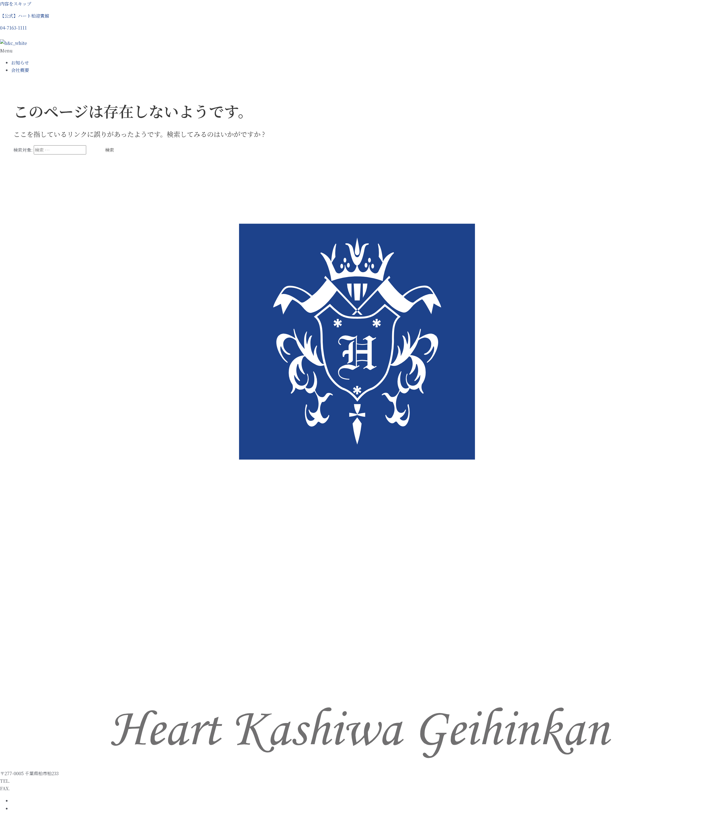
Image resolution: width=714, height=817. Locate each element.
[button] (13, 28)
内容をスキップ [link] (15, 4)
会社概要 (20, 70)
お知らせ (20, 62)
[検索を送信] (92, 150)
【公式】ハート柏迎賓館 (24, 16)
